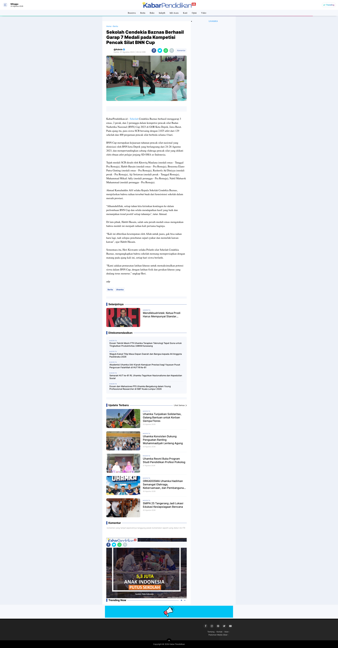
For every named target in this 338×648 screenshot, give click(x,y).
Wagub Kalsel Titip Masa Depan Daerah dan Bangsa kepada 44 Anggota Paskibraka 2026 (145, 355)
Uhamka (120, 289)
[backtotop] (169, 641)
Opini (194, 12)
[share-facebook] (154, 50)
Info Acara (174, 12)
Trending (330, 5)
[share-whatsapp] (165, 50)
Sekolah (134, 118)
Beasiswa (132, 12)
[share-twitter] (160, 50)
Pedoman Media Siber (217, 635)
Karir (185, 12)
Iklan (226, 632)
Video (203, 12)
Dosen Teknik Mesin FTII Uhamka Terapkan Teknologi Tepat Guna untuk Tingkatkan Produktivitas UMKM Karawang (145, 344)
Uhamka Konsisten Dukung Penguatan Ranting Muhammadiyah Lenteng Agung (163, 440)
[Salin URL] (171, 50)
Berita (142, 12)
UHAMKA (213, 21)
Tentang (211, 632)
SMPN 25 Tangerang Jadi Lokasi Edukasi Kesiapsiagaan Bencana (163, 505)
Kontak (219, 632)
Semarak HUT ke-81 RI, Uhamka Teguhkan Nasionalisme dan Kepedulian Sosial (145, 377)
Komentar (181, 50)
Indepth (162, 12)
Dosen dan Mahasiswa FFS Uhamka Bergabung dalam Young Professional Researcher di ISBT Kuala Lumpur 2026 (140, 387)
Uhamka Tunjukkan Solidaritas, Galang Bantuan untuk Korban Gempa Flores (162, 417)
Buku (152, 12)
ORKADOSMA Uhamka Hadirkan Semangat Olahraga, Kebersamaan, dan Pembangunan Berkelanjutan (164, 484)
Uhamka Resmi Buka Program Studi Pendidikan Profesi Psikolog (164, 460)
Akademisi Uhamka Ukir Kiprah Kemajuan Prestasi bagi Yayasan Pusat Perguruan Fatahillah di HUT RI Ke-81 (144, 366)
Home (108, 26)
